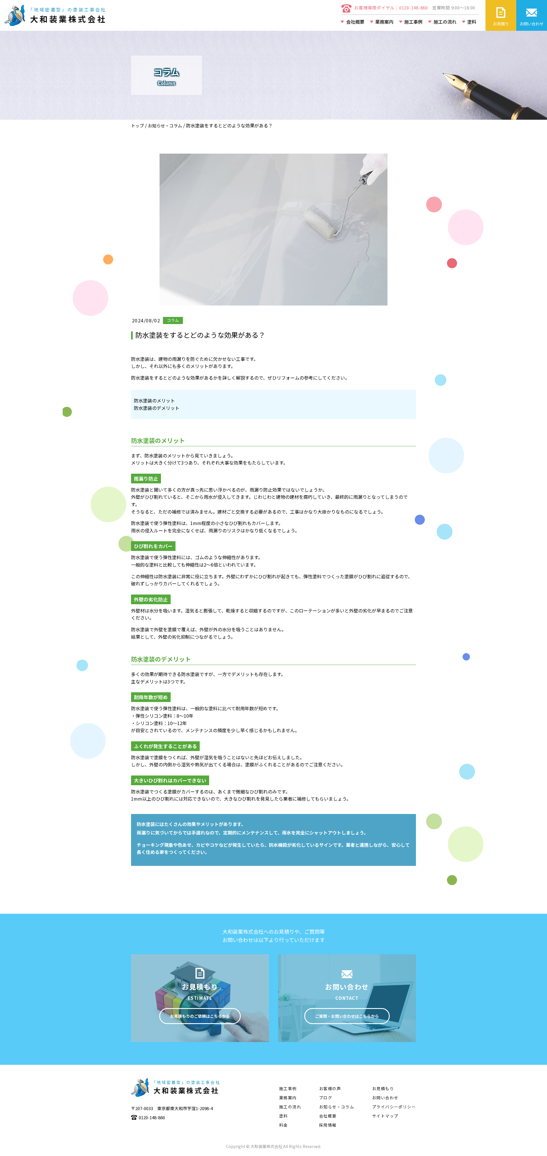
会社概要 (355, 21)
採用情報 (328, 1125)
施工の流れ (445, 21)
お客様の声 (330, 1088)
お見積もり (383, 1088)
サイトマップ (385, 1116)
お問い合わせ (385, 1097)
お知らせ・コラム (165, 126)
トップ (137, 126)
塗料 (471, 21)
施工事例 (413, 21)
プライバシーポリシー (394, 1107)
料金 (283, 1125)
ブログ (325, 1097)
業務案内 (384, 21)
